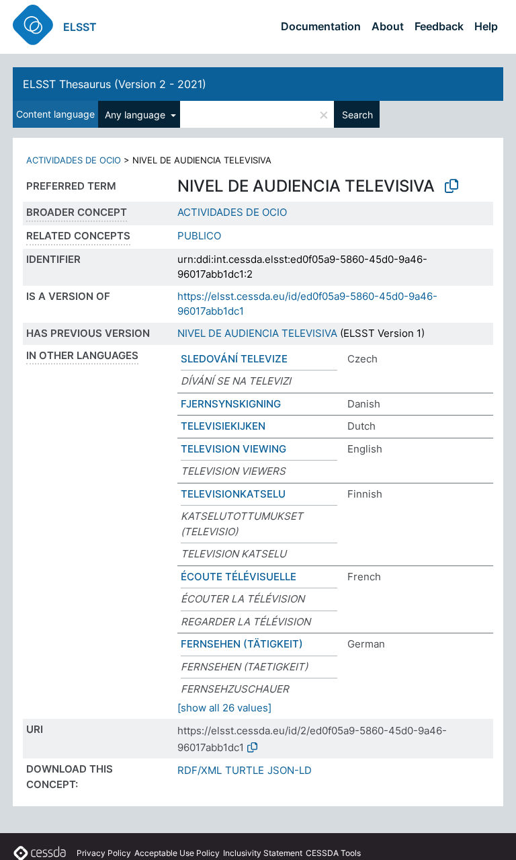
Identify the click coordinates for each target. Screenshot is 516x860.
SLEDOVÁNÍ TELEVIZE (234, 358)
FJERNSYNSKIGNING (231, 403)
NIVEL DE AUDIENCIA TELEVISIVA (257, 333)
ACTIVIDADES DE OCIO (73, 160)
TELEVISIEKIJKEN (223, 426)
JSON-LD (289, 770)
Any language (136, 114)
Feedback (439, 26)
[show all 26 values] (224, 707)
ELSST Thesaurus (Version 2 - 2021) (114, 84)
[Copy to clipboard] (451, 186)
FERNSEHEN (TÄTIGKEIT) (242, 643)
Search (357, 114)
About (388, 26)
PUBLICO (199, 235)
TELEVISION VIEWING (233, 448)
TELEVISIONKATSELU (233, 493)
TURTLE (244, 770)
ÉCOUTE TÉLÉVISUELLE (238, 576)
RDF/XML (199, 770)
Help (486, 26)
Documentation (321, 26)
